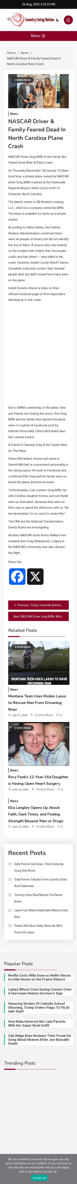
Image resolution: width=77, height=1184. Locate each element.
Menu (36, 36)
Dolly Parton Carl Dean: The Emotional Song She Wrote (38, 867)
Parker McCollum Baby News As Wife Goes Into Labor (38, 929)
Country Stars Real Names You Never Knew (38, 898)
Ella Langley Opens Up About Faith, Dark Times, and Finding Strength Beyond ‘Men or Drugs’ (36, 814)
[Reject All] (72, 1169)
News (14, 114)
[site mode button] (57, 20)
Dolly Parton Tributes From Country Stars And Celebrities (40, 883)
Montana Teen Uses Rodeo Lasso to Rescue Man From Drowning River (37, 703)
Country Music (44, 715)
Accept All (39, 1177)
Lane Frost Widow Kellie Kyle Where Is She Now (41, 914)
